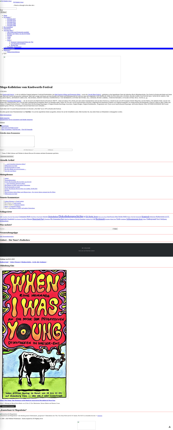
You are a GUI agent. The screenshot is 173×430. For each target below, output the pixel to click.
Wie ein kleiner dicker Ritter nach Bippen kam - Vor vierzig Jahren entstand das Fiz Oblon (30, 192)
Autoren (99, 415)
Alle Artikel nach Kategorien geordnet (18, 32)
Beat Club (10, 216)
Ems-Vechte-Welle (121, 217)
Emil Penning (111, 216)
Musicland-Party (38, 219)
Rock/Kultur (5, 126)
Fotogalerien (7, 28)
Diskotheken (53, 216)
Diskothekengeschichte (71, 216)
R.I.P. (91, 219)
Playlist (77, 219)
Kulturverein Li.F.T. (162, 217)
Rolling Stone (113, 219)
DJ (84, 217)
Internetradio (138, 216)
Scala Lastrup (20, 201)
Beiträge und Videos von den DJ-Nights (18, 33)
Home (5, 15)
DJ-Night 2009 (11, 24)
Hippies (129, 216)
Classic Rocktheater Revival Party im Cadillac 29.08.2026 (21, 188)
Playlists (9, 35)
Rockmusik (100, 219)
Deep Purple (39, 216)
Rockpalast (107, 219)
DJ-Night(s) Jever (18, 2)
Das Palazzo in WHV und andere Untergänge (17, 185)
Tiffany (144, 219)
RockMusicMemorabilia (14, 101)
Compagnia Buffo (25, 217)
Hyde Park (133, 216)
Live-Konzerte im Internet (18, 43)
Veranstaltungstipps (9, 48)
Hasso (6, 206)
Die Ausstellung (8, 27)
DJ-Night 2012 (11, 22)
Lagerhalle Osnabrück (7, 219)
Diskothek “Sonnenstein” (14, 47)
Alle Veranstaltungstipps (7, 236)
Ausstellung (5, 216)
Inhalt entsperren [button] (4, 118)
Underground (151, 219)
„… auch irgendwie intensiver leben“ (15, 164)
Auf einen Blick (8, 30)
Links (8, 38)
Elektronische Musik (102, 216)
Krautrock (145, 216)
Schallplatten (123, 219)
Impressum (7, 50)
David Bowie (34, 216)
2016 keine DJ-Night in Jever (9, 127)
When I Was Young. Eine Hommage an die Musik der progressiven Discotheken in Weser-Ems (27, 400)
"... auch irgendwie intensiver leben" (15, 183)
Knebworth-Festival (8, 94)
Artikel (7, 178)
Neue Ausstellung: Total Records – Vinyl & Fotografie (16, 129)
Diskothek (45, 216)
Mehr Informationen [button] (5, 115)
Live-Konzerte (18, 219)
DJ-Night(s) (7, 17)
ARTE (1, 216)
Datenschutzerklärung (13, 52)
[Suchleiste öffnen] (1, 10)
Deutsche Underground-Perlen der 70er (22, 42)
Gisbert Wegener (9, 201)
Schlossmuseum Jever (135, 219)
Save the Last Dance (10, 171)
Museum (29, 219)
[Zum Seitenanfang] (170, 426)
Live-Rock (24, 219)
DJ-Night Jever (92, 216)
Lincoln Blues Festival (94, 94)
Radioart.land (4, 262)
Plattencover (72, 219)
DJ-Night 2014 (11, 20)
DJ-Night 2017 (11, 19)
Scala (118, 219)
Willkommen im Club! (11, 165)
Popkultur (82, 219)
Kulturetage (153, 216)
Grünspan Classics (19, 204)
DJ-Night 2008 (11, 25)
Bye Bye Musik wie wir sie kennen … (15, 169)
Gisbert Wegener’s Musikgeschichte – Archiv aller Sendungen (28, 262)
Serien (9, 40)
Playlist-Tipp (14, 45)
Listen (9, 37)
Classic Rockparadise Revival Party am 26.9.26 (18, 182)
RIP (94, 219)
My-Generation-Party (57, 219)
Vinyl (158, 219)
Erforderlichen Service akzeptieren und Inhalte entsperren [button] (16, 119)
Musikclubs (47, 219)
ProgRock (88, 219)
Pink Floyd (67, 219)
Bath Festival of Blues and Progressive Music (68, 94)
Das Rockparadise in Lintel (12, 167)
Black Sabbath (15, 216)
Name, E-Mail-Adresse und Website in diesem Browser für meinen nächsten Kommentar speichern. (30, 153)
